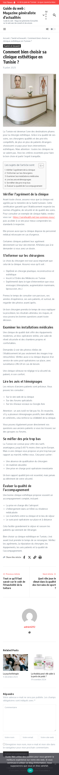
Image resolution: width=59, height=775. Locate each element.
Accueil (6, 38)
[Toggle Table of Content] (39, 165)
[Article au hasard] (47, 29)
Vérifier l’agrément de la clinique (20, 170)
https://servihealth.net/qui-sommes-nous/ (34, 217)
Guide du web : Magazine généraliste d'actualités (19, 13)
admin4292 (29, 626)
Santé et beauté (18, 38)
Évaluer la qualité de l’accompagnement (24, 186)
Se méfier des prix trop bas (18, 182)
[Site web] (29, 632)
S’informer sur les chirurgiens (19, 173)
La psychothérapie (11, 673)
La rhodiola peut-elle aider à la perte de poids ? (43, 675)
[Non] (55, 763)
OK (30, 770)
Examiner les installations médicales (23, 176)
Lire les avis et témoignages (19, 179)
